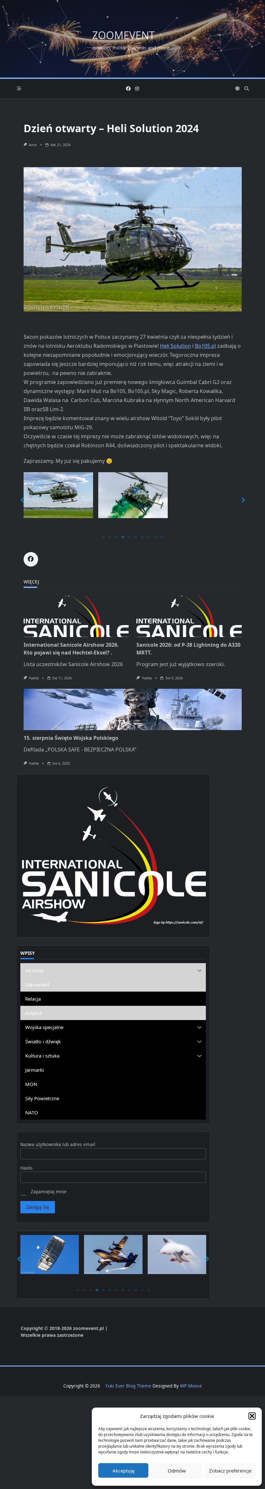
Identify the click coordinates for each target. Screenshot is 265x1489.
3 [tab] (116, 537)
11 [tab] (142, 1290)
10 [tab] (161, 537)
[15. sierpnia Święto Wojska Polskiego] (133, 709)
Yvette (34, 678)
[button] (252, 1416)
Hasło (26, 1168)
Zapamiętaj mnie (48, 1191)
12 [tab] (148, 1290)
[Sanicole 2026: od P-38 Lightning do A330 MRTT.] (189, 616)
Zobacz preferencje (230, 1470)
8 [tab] (148, 537)
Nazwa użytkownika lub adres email (57, 1144)
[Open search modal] (246, 88)
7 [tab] (142, 537)
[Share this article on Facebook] (31, 559)
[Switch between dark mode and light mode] (238, 88)
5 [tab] (129, 537)
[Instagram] (137, 88)
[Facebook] (128, 88)
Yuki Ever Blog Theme (128, 1386)
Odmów (177, 1470)
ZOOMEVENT (123, 35)
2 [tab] (110, 537)
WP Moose (191, 1386)
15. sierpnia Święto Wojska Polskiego (71, 737)
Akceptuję (123, 1470)
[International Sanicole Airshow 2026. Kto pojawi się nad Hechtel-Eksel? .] (76, 616)
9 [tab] (155, 537)
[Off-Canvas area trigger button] (19, 88)
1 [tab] (103, 537)
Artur (33, 145)
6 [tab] (135, 537)
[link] (175, 345)
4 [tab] (123, 537)
